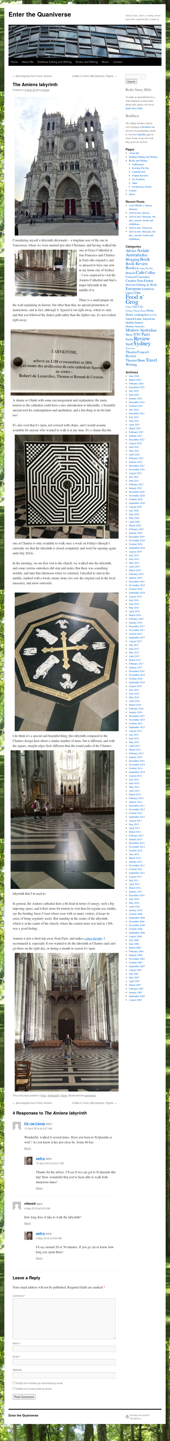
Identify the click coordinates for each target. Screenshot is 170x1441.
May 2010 (134, 902)
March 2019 (135, 570)
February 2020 (136, 529)
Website (17, 1369)
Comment (19, 1295)
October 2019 (135, 544)
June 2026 (134, 376)
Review (142, 338)
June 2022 (134, 447)
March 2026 (135, 379)
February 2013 (136, 835)
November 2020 (137, 495)
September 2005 (137, 996)
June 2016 (134, 693)
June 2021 (134, 480)
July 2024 (134, 409)
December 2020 (136, 491)
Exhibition (148, 289)
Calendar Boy (139, 171)
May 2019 (134, 562)
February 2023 (136, 432)
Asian (143, 250)
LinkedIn (141, 134)
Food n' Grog (135, 299)
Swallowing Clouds (142, 186)
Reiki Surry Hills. (134, 108)
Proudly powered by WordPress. (140, 1416)
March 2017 (135, 659)
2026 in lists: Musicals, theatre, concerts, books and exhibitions (142, 220)
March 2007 (135, 984)
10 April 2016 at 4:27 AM (38, 1128)
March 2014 (135, 794)
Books (131, 267)
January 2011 (135, 891)
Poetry (129, 339)
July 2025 (134, 390)
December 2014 (136, 760)
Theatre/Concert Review (137, 354)
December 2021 (136, 465)
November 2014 (137, 764)
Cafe (140, 272)
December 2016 (136, 671)
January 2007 (135, 992)
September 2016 (137, 682)
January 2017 (135, 667)
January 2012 (135, 861)
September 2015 (137, 727)
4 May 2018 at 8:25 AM (37, 1208)
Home (14, 62)
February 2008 (136, 951)
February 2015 (136, 753)
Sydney (142, 343)
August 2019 (135, 551)
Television (130, 348)
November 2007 (137, 958)
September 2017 (137, 637)
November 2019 (137, 540)
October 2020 (135, 499)
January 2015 (135, 757)
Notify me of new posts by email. (34, 1388)
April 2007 (134, 981)
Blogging (133, 259)
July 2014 (134, 779)
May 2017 (134, 652)
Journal (130, 319)
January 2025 (135, 398)
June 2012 (134, 854)
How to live (150, 315)
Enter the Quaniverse (39, 14)
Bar (144, 254)
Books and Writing (87, 62)
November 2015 (137, 719)
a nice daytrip (93, 938)
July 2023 (134, 417)
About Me (27, 62)
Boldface (146, 126)
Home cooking (135, 314)
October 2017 (135, 633)
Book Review (137, 263)
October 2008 (135, 928)
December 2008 (136, 921)
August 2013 (135, 820)
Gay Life (138, 306)
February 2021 (136, 484)
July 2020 (134, 510)
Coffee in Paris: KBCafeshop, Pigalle (94, 76)
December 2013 (136, 805)
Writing (131, 364)
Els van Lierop (34, 1123)
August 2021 (135, 473)
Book (145, 259)
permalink (90, 1095)
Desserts (131, 285)
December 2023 (136, 413)
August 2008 (135, 936)
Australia (133, 255)
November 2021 (137, 469)
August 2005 (135, 999)
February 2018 (136, 618)
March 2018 (135, 615)
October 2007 (135, 962)
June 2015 (134, 738)
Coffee (150, 272)
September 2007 (137, 966)
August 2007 (135, 970)
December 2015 (136, 715)
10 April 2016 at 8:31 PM (50, 1163)
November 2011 (137, 865)
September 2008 (137, 932)
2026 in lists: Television (140, 227)
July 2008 (134, 940)
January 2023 (135, 435)
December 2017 (136, 626)
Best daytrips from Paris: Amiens (32, 76)
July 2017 (134, 645)
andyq (45, 90)
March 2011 (135, 887)
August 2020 (135, 506)
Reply (27, 1148)
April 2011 (134, 884)
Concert (131, 277)
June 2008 (134, 943)
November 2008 (137, 925)
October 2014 (135, 768)
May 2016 (134, 697)
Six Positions (138, 179)
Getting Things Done (136, 310)
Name (17, 1343)
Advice (131, 250)
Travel (63, 1095)
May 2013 (134, 824)
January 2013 (135, 839)
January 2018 (135, 622)
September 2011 (137, 872)
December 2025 (136, 387)
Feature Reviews (140, 175)
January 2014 (135, 801)
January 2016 (135, 712)
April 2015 (134, 745)
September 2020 (137, 503)
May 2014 (134, 786)
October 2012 (135, 850)
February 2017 (136, 663)
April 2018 (134, 611)
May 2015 (134, 742)
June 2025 (134, 394)
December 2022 (136, 439)
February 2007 (136, 988)
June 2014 (134, 783)
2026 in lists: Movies (139, 212)
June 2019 (134, 559)
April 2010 (134, 906)
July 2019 (134, 555)
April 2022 (134, 454)
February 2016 (136, 708)
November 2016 (137, 674)
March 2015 (135, 749)
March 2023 (135, 428)
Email (17, 1356)
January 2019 (135, 577)
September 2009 (137, 917)
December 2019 (136, 536)
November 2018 (137, 585)
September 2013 (137, 816)
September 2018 (137, 592)
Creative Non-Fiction (139, 280)
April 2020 (134, 521)
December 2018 (136, 581)
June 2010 (134, 899)
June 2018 (134, 603)
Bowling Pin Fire (140, 168)
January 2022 (135, 461)
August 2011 (135, 876)
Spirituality (53, 1095)
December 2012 (136, 843)
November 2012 (137, 846)
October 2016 (135, 678)
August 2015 (135, 730)
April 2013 (134, 828)
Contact (118, 62)
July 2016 (134, 689)
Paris (43, 1095)
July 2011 (134, 880)
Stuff (129, 344)
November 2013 (137, 809)
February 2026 (136, 383)
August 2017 (135, 641)
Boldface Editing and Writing (55, 62)
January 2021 (135, 488)
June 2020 (134, 514)
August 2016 (135, 686)
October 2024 (135, 405)
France (129, 306)
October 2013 (135, 813)
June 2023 (134, 420)
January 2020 (135, 532)
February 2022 (136, 458)
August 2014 (135, 775)
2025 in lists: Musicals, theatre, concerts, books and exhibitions (142, 235)
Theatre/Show (135, 360)
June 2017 (134, 648)
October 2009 (135, 913)
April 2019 (134, 566)
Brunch (130, 273)
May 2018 (134, 607)
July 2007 (134, 973)
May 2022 (134, 450)
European (133, 288)
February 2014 (136, 798)
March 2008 (135, 947)
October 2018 (135, 588)
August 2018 (135, 596)
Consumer (143, 276)
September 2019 (137, 547)
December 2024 (136, 402)
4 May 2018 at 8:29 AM (49, 1238)
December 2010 (136, 895)
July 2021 (134, 476)
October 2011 (135, 869)
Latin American (145, 319)
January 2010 (135, 910)
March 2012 (135, 857)
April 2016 (134, 701)
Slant (134, 183)
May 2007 (134, 977)
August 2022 (135, 443)
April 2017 (134, 656)
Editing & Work (146, 284)
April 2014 (134, 790)
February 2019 (136, 574)
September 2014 (137, 772)
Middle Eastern (134, 322)
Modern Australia (135, 326)
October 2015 (135, 723)
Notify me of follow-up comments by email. (39, 1383)
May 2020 (134, 517)
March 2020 (135, 525)
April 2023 (134, 424)
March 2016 (135, 704)
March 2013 (135, 831)
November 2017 (137, 630)
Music (105, 62)
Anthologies (138, 164)
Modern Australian (141, 330)
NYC (137, 334)
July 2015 (134, 734)
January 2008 (135, 955)
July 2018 (134, 600)
